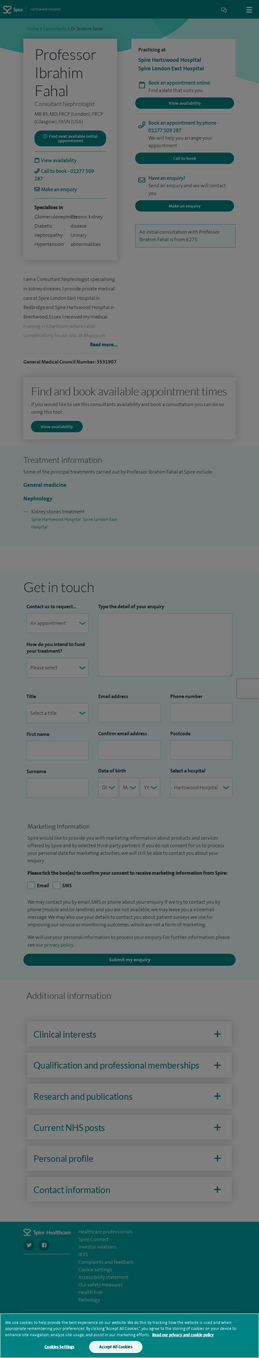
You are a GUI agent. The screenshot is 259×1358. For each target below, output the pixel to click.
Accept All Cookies (115, 1346)
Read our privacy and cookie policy (183, 1335)
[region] (129, 1335)
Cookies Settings (59, 1346)
